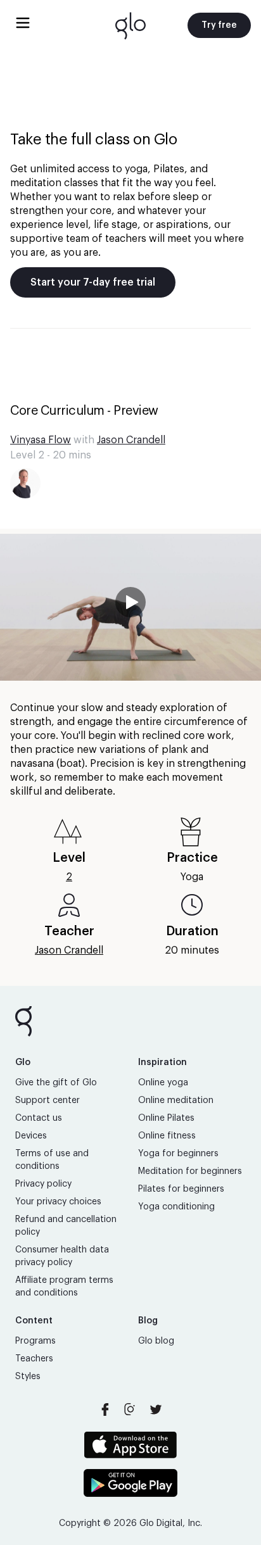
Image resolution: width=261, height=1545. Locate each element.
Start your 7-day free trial (92, 282)
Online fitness (167, 1136)
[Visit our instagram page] (130, 1409)
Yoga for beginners (178, 1153)
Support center (47, 1100)
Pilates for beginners (181, 1189)
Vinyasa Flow (40, 440)
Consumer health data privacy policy (62, 1256)
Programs (35, 1341)
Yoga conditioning (176, 1206)
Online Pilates (166, 1118)
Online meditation (175, 1100)
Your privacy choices (58, 1201)
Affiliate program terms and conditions (64, 1286)
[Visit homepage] (130, 25)
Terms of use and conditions (52, 1160)
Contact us (38, 1118)
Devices (31, 1136)
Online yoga (163, 1082)
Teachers (34, 1358)
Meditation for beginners (190, 1171)
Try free (219, 25)
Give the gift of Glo (56, 1082)
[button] (130, 607)
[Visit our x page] (155, 1409)
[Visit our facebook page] (105, 1409)
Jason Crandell (131, 440)
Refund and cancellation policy (66, 1226)
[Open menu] (22, 22)
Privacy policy (43, 1184)
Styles (28, 1376)
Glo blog (156, 1341)
